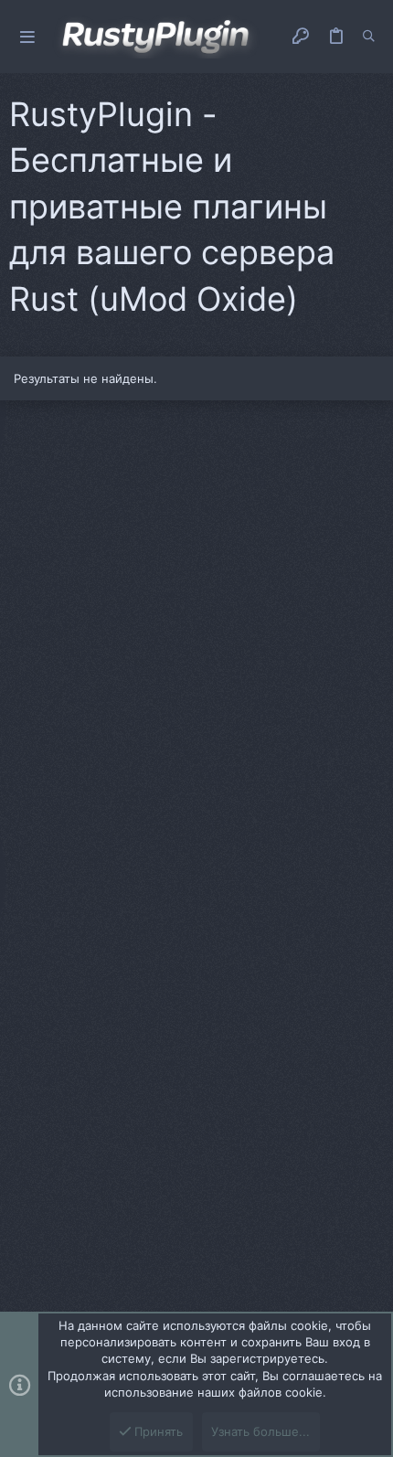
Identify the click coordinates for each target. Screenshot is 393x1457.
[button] (27, 37)
